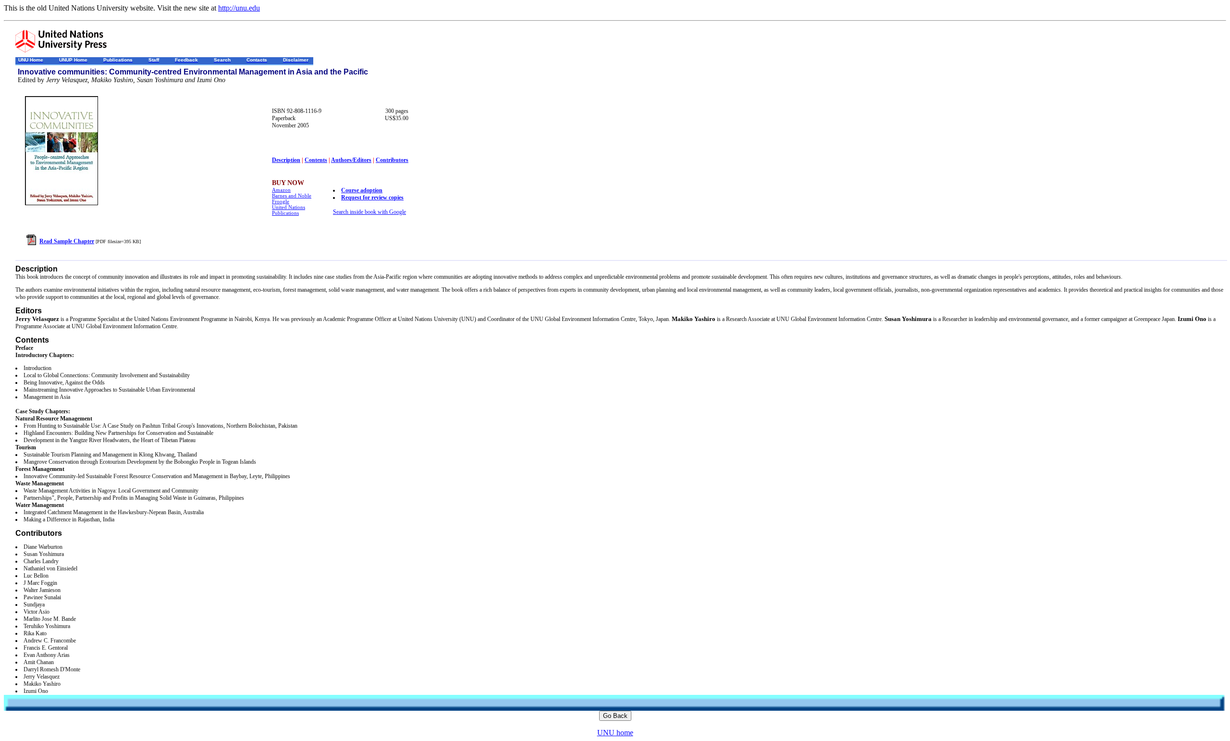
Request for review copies (372, 197)
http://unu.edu (239, 8)
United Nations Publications (288, 210)
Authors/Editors (351, 160)
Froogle (280, 201)
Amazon (281, 190)
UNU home (615, 733)
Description (286, 160)
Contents (316, 160)
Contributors (392, 160)
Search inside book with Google (369, 212)
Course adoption (361, 190)
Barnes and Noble (291, 195)
